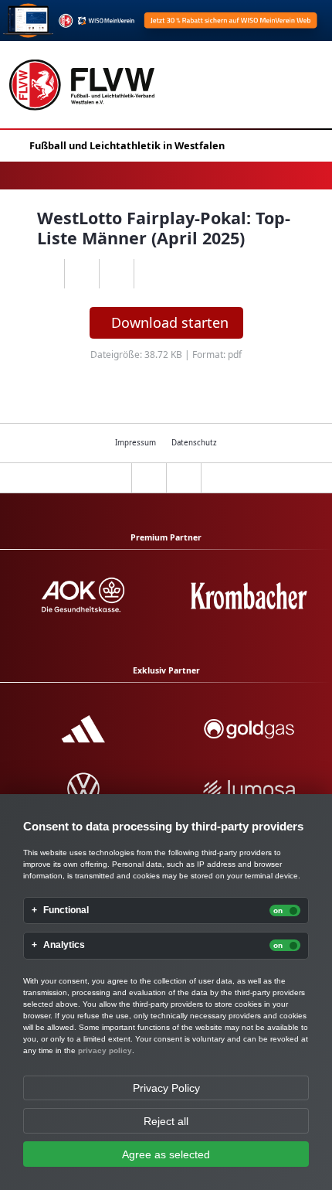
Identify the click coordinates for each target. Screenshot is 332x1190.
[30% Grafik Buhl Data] (166, 20)
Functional (66, 910)
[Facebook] (81, 273)
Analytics (64, 945)
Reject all (166, 1121)
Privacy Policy (166, 1088)
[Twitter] (116, 273)
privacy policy (105, 1050)
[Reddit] (151, 273)
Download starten (170, 322)
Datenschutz (194, 443)
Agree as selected (166, 1154)
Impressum (135, 443)
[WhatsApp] (46, 273)
